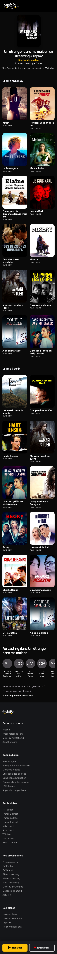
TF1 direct (7, 809)
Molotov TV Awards (12, 886)
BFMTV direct (9, 842)
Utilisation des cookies (14, 773)
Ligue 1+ (6, 922)
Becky (6, 547)
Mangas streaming (12, 890)
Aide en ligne (9, 761)
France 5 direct (10, 822)
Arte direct (8, 830)
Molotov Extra (9, 914)
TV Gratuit (7, 870)
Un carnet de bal (39, 547)
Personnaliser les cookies (15, 782)
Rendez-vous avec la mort (42, 124)
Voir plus (50, 68)
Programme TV (10, 862)
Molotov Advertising (13, 737)
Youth (5, 122)
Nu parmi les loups (40, 305)
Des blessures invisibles (10, 261)
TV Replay (7, 866)
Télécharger (8, 786)
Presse (6, 729)
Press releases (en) (12, 733)
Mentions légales (11, 769)
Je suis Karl (36, 211)
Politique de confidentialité (16, 765)
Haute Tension (10, 456)
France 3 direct (10, 817)
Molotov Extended (12, 918)
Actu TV (6, 894)
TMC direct (8, 838)
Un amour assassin (40, 590)
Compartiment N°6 (41, 410)
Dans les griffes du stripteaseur (41, 352)
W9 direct (7, 834)
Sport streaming (10, 882)
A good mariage (11, 350)
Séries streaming (11, 878)
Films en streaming (24, 63)
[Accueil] (11, 6)
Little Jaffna (9, 633)
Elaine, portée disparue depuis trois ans (14, 214)
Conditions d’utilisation (14, 777)
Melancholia (37, 168)
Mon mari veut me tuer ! (12, 306)
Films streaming (10, 874)
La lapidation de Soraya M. (39, 503)
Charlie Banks (10, 590)
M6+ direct (8, 826)
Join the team (9, 741)
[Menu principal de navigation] (51, 6)
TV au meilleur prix (12, 926)
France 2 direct (10, 813)
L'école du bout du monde (12, 412)
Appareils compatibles (14, 790)
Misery (34, 259)
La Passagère (10, 168)
